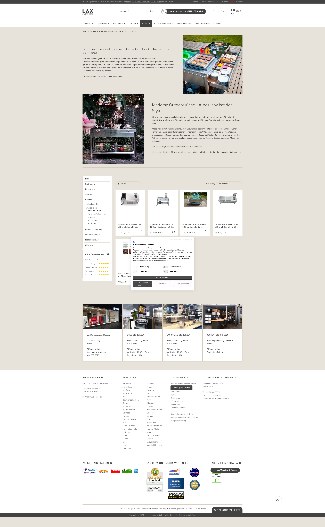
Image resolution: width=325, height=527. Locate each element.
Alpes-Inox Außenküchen (97, 214)
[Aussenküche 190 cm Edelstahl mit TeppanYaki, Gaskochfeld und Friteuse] (195, 199)
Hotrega (126, 432)
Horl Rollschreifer (130, 429)
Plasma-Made (153, 429)
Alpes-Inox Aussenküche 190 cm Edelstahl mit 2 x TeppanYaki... (226, 225)
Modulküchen (92, 221)
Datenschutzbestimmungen (181, 240)
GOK (125, 422)
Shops (195, 2)
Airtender (127, 383)
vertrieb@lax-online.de (92, 397)
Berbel (138, 2)
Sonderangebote (183, 23)
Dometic (126, 413)
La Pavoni (127, 448)
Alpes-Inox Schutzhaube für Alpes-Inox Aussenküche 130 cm (129, 274)
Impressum (175, 391)
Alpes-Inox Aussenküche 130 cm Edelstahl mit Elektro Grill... (129, 225)
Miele (149, 387)
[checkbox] (135, 267)
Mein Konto (175, 404)
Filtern (123, 183)
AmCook (126, 390)
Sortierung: (210, 183)
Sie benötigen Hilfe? (227, 510)
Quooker (150, 413)
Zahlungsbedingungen (209, 2)
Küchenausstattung (162, 23)
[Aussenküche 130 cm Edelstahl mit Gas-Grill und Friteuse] (163, 199)
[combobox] (136, 11)
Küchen (145, 23)
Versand (225, 2)
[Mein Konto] (214, 11)
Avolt (125, 396)
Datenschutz (175, 398)
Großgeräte (102, 23)
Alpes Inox (127, 387)
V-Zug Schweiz (153, 435)
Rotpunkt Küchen (154, 409)
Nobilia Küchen (153, 396)
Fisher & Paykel (129, 419)
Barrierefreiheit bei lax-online (183, 383)
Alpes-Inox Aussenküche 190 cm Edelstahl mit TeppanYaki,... (194, 225)
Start (85, 31)
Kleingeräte (118, 23)
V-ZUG (153, 2)
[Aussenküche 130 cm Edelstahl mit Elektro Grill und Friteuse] (130, 199)
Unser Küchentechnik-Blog (181, 414)
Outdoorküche (93, 224)
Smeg (128, 2)
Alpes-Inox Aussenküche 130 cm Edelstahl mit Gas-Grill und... (162, 225)
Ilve (133, 2)
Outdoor (132, 23)
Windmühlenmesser (155, 445)
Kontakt (239, 2)
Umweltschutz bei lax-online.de (184, 417)
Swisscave (151, 422)
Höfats (125, 435)
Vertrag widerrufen (181, 387)
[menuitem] (136, 11)
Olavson (150, 403)
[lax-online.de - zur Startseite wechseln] (88, 12)
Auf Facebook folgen (227, 470)
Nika (149, 393)
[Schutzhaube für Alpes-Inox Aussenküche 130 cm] (130, 248)
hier (167, 261)
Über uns (217, 23)
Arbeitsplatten (92, 204)
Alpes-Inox (145, 2)
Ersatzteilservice (202, 23)
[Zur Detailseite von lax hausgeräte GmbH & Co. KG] (195, 485)
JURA (159, 2)
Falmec (126, 416)
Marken (88, 23)
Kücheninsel (92, 217)
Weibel (150, 438)
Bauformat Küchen (131, 400)
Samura (150, 416)
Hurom (125, 438)
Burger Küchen (129, 409)
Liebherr (150, 383)
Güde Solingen (129, 426)
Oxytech (150, 406)
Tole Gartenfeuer (154, 426)
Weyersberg (152, 442)
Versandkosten (156, 509)
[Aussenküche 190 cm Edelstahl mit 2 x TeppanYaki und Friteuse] (227, 199)
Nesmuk (150, 390)
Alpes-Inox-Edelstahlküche (93, 209)
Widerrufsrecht (177, 401)
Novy (149, 400)
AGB (172, 395)
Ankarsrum (127, 393)
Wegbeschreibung (178, 420)
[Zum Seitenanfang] (278, 500)
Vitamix (150, 432)
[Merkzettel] (223, 11)
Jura (124, 445)
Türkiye (173, 411)
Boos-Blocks (128, 406)
